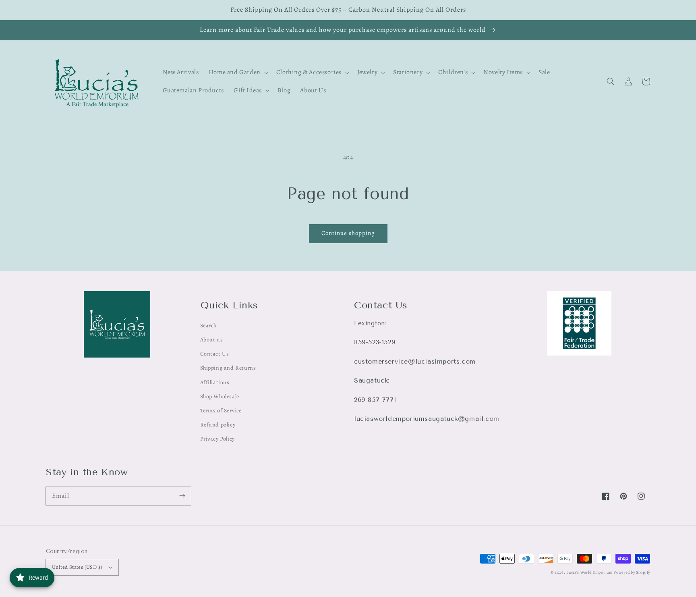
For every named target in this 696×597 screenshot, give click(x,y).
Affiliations (215, 382)
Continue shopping (348, 233)
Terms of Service (221, 410)
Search (208, 325)
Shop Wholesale (219, 396)
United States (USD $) (77, 567)
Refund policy (218, 425)
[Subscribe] (182, 496)
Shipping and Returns (228, 368)
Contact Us (214, 354)
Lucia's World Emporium (589, 572)
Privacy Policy (217, 439)
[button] (610, 81)
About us (211, 339)
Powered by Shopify (631, 572)
